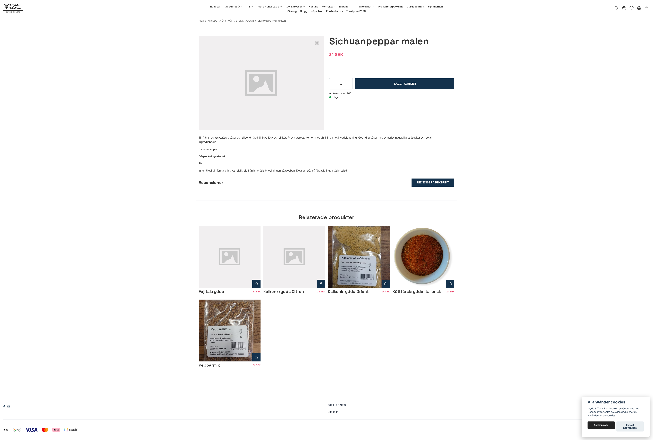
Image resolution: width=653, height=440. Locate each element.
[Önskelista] (631, 8)
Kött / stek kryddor (241, 20)
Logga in (333, 411)
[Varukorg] (646, 8)
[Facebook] (4, 406)
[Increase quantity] (349, 83)
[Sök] (616, 8)
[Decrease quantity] (333, 83)
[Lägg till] (256, 284)
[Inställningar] (639, 8)
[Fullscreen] (317, 43)
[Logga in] (624, 8)
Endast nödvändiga (630, 426)
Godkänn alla (601, 425)
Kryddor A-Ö (216, 20)
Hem (201, 20)
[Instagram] (8, 406)
